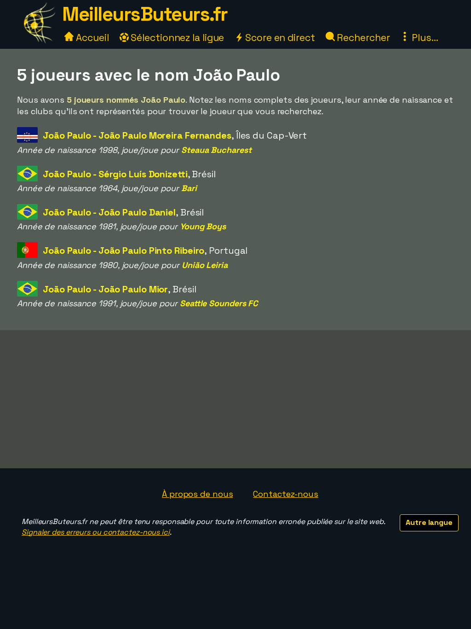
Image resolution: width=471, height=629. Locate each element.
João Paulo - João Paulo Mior (105, 289)
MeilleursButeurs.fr (145, 14)
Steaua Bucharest (216, 150)
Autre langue (429, 522)
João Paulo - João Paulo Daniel (109, 212)
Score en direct (279, 37)
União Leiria (205, 265)
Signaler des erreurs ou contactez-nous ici (96, 532)
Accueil (91, 37)
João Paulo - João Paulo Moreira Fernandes (137, 135)
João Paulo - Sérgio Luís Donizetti (115, 174)
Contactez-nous (285, 494)
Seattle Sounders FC (219, 303)
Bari (189, 188)
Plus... (423, 37)
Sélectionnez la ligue (176, 37)
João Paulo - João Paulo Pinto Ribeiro (123, 250)
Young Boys (203, 226)
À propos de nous (197, 494)
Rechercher (362, 37)
